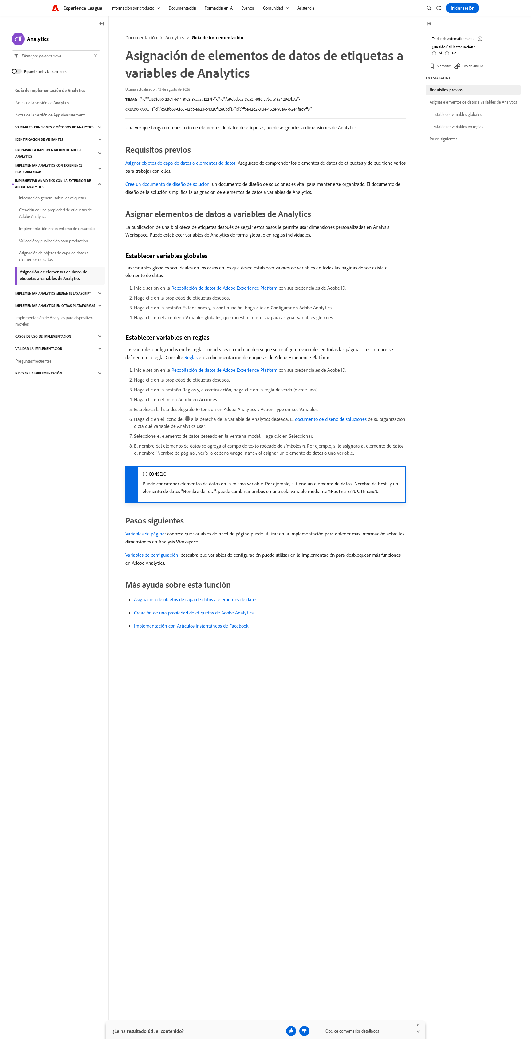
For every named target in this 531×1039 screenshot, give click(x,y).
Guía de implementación (217, 37)
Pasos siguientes (443, 139)
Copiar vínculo (472, 66)
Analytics (174, 37)
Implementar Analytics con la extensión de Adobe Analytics (53, 183)
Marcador (444, 66)
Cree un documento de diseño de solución (167, 184)
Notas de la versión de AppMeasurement (50, 115)
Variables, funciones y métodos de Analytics (54, 127)
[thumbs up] (291, 1031)
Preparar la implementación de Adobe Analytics (48, 153)
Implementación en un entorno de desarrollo (57, 228)
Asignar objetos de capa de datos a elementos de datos (180, 163)
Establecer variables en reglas (458, 126)
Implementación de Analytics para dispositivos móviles (54, 321)
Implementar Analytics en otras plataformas (55, 306)
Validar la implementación (38, 349)
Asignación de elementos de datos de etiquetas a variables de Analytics (53, 275)
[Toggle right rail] (429, 24)
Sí (440, 52)
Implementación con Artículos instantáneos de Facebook (191, 626)
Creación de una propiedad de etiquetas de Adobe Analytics (194, 613)
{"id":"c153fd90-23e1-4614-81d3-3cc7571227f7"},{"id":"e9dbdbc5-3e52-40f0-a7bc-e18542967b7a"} (220, 99)
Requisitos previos (446, 89)
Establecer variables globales (457, 114)
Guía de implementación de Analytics (50, 90)
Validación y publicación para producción (53, 241)
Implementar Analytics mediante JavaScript (53, 293)
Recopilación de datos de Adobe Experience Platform (224, 288)
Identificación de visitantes (39, 139)
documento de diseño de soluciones (331, 419)
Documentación (141, 37)
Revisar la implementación (38, 373)
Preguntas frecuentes (33, 361)
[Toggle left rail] (101, 24)
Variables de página (145, 534)
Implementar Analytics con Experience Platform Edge (48, 168)
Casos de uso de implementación (43, 336)
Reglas (191, 357)
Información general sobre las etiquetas (52, 198)
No (454, 52)
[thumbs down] (304, 1031)
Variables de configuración (151, 555)
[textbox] (56, 55)
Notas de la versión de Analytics (42, 102)
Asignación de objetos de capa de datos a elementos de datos (195, 599)
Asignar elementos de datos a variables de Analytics (473, 102)
